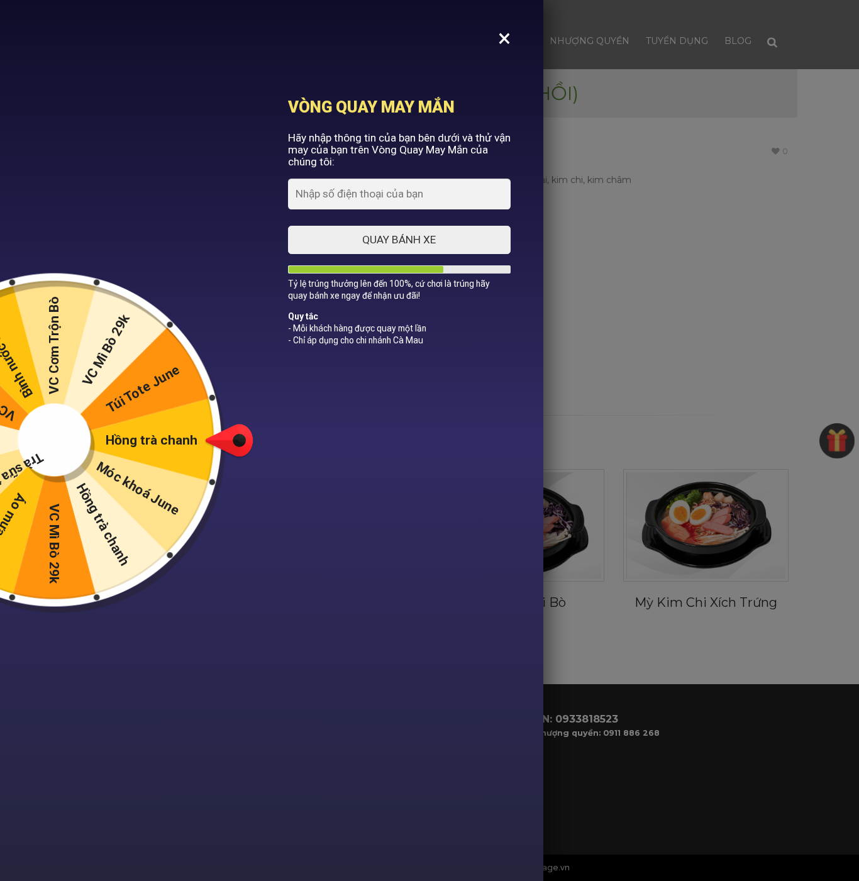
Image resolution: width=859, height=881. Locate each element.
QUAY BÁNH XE (399, 239)
